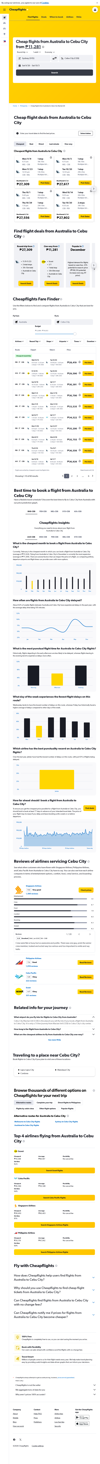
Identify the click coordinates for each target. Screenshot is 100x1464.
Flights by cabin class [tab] (25, 1108)
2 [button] (71, 476)
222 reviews (31, 981)
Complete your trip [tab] (44, 1103)
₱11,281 (33, 46)
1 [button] (66, 476)
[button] (97, 3)
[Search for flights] (4, 17)
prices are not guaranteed (66, 1377)
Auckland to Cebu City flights (26, 1125)
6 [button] (88, 476)
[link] (25, 283)
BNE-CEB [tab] (31, 511)
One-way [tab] (68, 144)
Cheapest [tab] (20, 144)
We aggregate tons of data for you (30, 1390)
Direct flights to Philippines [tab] (69, 1103)
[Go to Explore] (4, 34)
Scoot (28, 988)
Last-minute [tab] (54, 144)
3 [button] (77, 476)
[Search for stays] (4, 23)
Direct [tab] (41, 144)
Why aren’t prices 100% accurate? (30, 1394)
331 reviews (31, 995)
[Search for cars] (4, 28)
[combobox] (50, 52)
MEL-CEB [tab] (54, 511)
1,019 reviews (32, 966)
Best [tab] (31, 144)
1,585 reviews (32, 894)
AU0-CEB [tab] (31, 537)
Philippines (23, 106)
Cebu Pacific (31, 973)
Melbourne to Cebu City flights (27, 1122)
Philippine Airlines (33, 958)
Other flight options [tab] (47, 1108)
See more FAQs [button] (54, 1040)
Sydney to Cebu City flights (66, 1122)
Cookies (45, 3)
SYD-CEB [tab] (66, 511)
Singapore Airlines (33, 886)
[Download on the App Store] (82, 1423)
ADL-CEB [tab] (78, 511)
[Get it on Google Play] (82, 1417)
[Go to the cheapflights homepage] (19, 9)
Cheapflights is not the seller (27, 1385)
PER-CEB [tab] (43, 511)
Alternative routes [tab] (23, 1103)
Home (15, 106)
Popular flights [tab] (67, 1108)
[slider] (74, 333)
